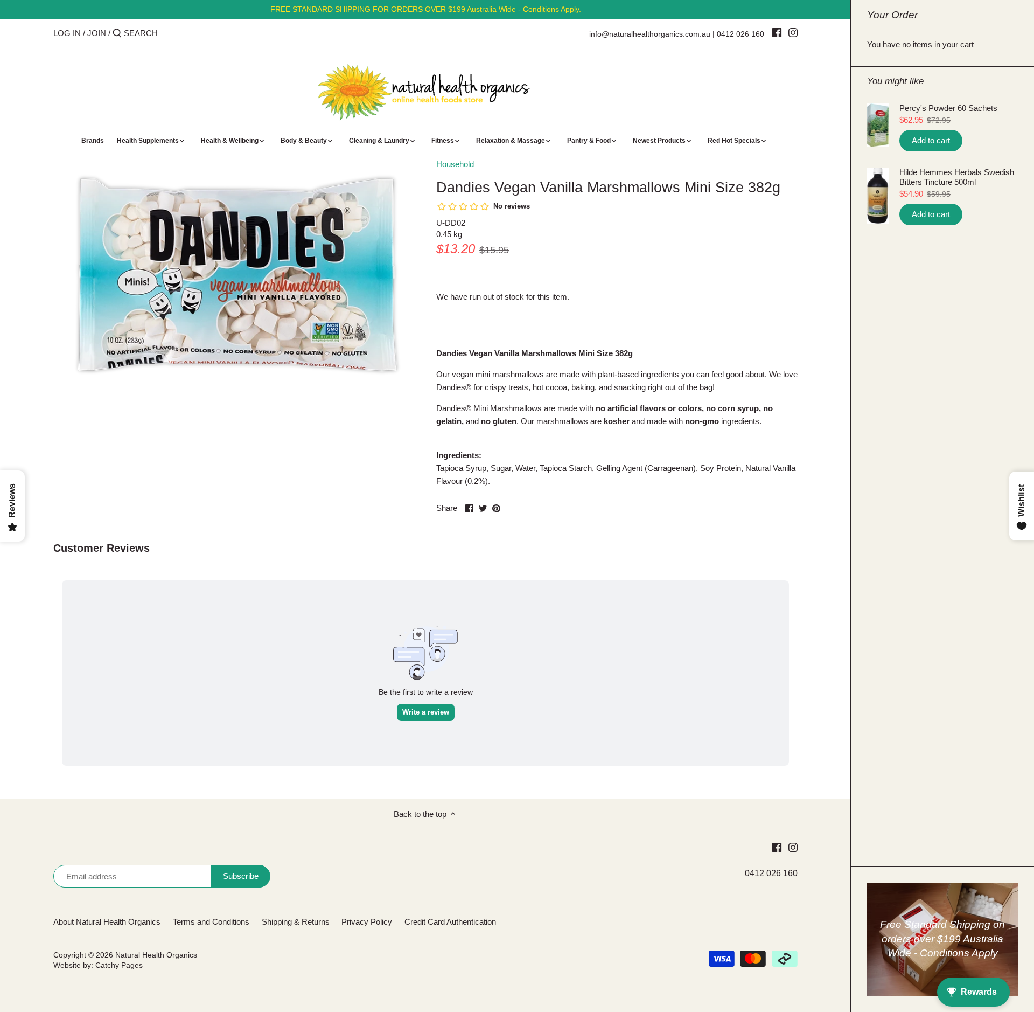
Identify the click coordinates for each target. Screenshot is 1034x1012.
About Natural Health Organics (106, 921)
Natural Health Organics (156, 955)
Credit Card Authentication (450, 921)
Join (96, 33)
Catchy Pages (119, 965)
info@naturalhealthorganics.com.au (649, 34)
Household (455, 164)
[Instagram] (793, 32)
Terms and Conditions (211, 921)
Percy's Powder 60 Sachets (948, 108)
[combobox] (170, 33)
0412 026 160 (740, 34)
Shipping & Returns (296, 921)
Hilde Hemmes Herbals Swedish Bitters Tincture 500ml (956, 177)
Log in (67, 33)
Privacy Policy (366, 921)
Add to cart (931, 140)
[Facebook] (776, 32)
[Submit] (117, 33)
